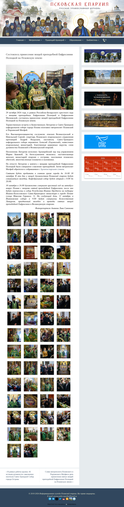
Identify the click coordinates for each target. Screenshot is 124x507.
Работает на (53, 504)
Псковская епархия (34, 2)
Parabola (62, 504)
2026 (103, 158)
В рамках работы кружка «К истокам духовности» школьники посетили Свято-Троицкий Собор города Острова (20, 475)
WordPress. (71, 504)
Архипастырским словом (52, 169)
